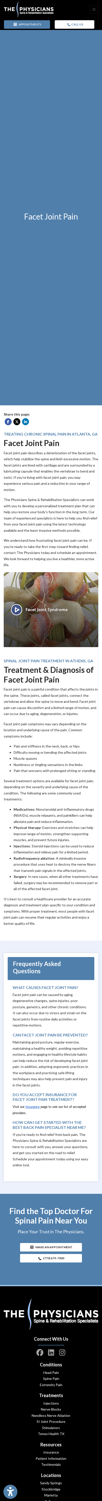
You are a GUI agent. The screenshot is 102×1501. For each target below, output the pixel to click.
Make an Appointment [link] (53, 1247)
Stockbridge (51, 1489)
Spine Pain (51, 1378)
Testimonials (51, 1464)
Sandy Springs (51, 1483)
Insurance (51, 1452)
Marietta (51, 1495)
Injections (51, 1403)
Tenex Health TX (51, 1434)
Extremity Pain (51, 1385)
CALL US (77, 24)
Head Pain (51, 1372)
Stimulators (51, 1428)
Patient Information (51, 1458)
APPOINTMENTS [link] (29, 24)
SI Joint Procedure (51, 1421)
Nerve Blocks (51, 1409)
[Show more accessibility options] (10, 1492)
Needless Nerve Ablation (51, 1415)
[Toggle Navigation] (94, 9)
